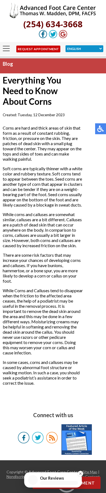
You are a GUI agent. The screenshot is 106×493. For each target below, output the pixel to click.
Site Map (89, 472)
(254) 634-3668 (53, 24)
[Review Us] (63, 36)
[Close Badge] (80, 471)
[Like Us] (43, 36)
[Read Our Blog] (51, 441)
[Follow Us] (53, 36)
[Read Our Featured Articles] (76, 438)
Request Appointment (38, 49)
